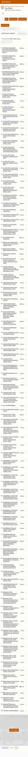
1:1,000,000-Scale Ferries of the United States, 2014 (11, 136)
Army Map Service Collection (8, 238)
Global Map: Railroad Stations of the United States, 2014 (10, 536)
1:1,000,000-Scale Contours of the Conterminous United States (8, 109)
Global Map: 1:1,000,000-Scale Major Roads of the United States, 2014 (10, 491)
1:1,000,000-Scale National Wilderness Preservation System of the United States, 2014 (10, 149)
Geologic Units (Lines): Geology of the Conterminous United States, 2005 (10, 447)
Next (12, 748)
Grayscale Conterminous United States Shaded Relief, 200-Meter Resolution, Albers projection (10, 552)
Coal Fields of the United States (10, 299)
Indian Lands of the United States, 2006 (11, 579)
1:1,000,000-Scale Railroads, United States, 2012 (10, 156)
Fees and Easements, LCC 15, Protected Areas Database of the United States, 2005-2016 (11, 400)
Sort (3, 42)
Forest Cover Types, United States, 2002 (9, 415)
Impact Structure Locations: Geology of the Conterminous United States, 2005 (11, 573)
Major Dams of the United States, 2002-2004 (10, 670)
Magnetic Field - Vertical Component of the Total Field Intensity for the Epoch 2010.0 (10, 664)
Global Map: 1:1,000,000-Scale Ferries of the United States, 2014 (10, 476)
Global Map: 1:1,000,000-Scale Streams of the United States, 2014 (10, 518)
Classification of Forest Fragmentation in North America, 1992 (10, 294)
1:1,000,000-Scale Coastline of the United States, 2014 (9, 95)
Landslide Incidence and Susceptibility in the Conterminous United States (10, 586)
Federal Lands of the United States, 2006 (9, 393)
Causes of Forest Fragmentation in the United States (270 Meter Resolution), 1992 (11, 269)
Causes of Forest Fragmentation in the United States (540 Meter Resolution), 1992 (11, 277)
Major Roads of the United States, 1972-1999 (11, 682)
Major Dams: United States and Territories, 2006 (10, 676)
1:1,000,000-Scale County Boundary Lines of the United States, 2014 (11, 129)
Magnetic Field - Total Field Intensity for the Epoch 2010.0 (9, 657)
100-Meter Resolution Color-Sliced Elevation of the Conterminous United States (9, 50)
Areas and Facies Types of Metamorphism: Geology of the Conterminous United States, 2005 (11, 232)
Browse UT (22, 19)
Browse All (13, 19)
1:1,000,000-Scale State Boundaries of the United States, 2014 (10, 176)
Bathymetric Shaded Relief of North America (10, 249)
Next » (19, 39)
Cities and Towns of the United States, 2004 (10, 283)
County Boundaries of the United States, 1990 (11, 349)
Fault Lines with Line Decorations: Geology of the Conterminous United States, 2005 (10, 387)
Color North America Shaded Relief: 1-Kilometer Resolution (9, 322)
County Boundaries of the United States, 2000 (11, 354)
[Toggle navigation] (3, 13)
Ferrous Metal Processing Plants (11, 410)
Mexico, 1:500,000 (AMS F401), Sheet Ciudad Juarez (10, 688)
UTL (12, 754)
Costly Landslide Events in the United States (11, 333)
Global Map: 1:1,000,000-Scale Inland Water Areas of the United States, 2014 (10, 484)
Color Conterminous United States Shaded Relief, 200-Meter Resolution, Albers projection (9, 314)
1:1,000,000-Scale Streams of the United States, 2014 (10, 182)
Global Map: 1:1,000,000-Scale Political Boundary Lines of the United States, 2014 (10, 505)
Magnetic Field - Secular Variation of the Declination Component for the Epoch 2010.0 (10, 615)
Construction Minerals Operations (10, 328)
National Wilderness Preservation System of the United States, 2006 (10, 705)
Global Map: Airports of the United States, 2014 (10, 523)
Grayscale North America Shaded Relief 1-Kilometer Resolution (11, 560)
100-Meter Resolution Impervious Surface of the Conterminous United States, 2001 (10, 66)
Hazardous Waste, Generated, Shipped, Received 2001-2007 (9, 566)
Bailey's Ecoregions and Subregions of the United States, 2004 (10, 244)
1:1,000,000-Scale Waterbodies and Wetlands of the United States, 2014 (10, 190)
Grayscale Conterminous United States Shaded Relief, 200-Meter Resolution (10, 543)
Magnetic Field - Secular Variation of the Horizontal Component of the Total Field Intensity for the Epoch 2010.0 (10, 624)
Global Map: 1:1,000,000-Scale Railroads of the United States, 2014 (10, 511)
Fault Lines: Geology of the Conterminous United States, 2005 (10, 379)
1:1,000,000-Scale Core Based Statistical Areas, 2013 (10, 116)
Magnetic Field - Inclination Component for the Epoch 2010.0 (11, 608)
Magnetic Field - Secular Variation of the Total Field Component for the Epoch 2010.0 (10, 640)
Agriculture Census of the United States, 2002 (11, 215)
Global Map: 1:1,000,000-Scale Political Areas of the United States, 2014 (10, 497)
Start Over (5, 25)
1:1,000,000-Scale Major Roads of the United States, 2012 (10, 142)
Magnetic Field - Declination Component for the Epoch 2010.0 (10, 593)
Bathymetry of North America (9, 254)
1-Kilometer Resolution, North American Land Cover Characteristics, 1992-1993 (10, 197)
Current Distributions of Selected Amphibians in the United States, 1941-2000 (10, 368)
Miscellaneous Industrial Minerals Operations (10, 693)
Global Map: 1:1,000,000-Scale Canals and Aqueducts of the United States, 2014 (10, 469)
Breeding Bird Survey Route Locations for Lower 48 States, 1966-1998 (10, 261)
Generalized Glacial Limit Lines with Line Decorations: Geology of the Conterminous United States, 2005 (10, 430)
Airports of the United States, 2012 (9, 225)
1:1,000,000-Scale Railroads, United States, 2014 (10, 163)
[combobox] (3, 19)
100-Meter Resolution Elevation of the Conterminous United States (9, 58)
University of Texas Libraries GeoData (12, 9)
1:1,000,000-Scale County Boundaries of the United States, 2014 (11, 123)
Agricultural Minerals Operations (9, 210)
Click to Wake (14, 730)
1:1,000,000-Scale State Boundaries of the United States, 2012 (10, 169)
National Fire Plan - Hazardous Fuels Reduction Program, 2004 (11, 699)
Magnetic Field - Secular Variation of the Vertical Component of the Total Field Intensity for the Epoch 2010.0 (10, 649)
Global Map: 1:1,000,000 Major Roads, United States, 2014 (10, 462)
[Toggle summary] (25, 48)
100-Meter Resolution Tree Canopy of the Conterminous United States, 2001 (10, 88)
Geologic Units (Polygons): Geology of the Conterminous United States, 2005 (11, 455)
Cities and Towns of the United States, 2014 (10, 288)
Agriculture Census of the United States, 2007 (11, 220)
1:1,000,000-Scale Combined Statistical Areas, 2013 (8, 102)
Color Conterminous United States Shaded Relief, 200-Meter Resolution (10, 306)
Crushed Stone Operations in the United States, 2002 (10, 360)
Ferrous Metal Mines (9, 405)
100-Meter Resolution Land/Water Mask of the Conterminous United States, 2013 (9, 80)
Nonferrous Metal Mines (11, 710)
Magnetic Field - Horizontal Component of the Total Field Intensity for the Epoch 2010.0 (10, 601)
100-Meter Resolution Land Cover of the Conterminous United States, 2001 (10, 73)
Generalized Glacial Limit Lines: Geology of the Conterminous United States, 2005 (10, 422)
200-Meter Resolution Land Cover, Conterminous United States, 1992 (11, 204)
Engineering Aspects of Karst (10, 373)
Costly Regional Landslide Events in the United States (11, 339)
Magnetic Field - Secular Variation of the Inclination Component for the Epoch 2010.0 (11, 633)
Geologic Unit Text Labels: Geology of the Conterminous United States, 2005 (11, 439)
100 (10, 42)
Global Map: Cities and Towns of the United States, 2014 (9, 529)
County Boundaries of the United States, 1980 (11, 344)
